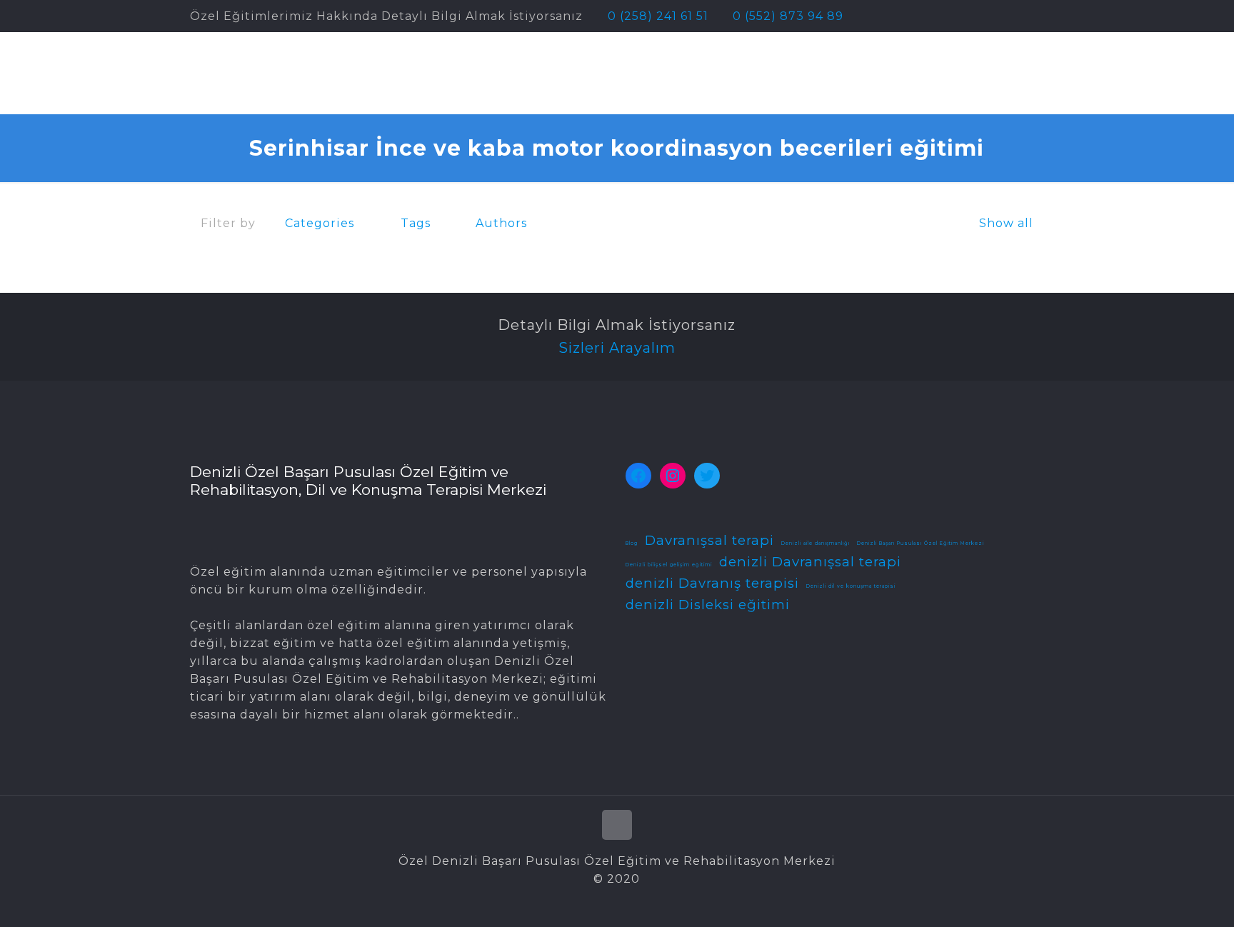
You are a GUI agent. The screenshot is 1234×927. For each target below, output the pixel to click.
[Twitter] (978, 16)
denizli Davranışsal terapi (810, 561)
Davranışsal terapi (709, 540)
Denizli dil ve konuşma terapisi (851, 586)
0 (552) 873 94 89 (788, 16)
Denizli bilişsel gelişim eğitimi (669, 565)
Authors (501, 223)
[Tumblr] (1036, 16)
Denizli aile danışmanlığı (815, 543)
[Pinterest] (997, 16)
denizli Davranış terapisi (712, 583)
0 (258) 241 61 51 (658, 16)
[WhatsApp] (940, 16)
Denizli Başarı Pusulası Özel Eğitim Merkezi (920, 543)
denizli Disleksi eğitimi (708, 604)
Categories (319, 223)
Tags (416, 223)
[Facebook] (959, 16)
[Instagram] (1017, 16)
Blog (632, 543)
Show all (1006, 223)
